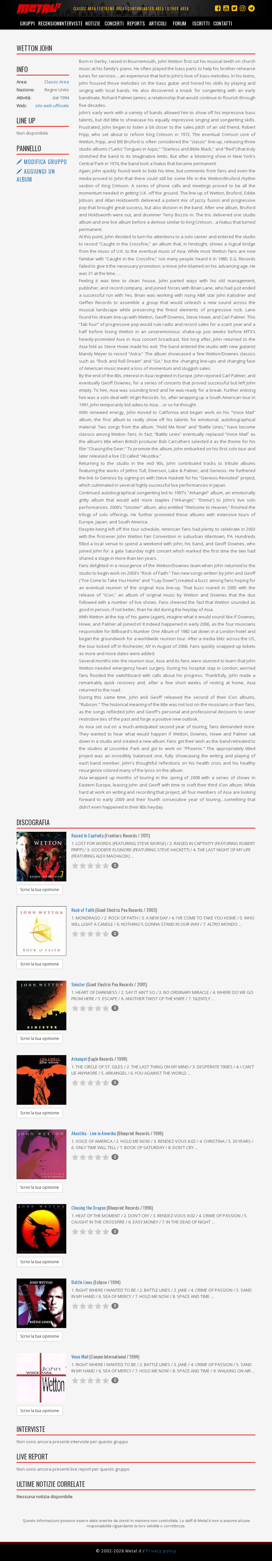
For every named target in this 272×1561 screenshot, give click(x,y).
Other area (178, 9)
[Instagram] (251, 8)
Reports (136, 23)
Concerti (114, 23)
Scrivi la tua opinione (39, 889)
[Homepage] (39, 8)
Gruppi (27, 23)
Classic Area (56, 82)
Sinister (78, 984)
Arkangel (79, 1058)
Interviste (71, 23)
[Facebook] (218, 8)
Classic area (84, 9)
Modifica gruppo (44, 162)
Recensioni (49, 23)
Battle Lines (81, 1281)
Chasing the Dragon (88, 1207)
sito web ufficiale (52, 106)
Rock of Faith (82, 909)
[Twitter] (234, 8)
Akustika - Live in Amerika (93, 1133)
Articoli (158, 23)
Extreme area (111, 9)
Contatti (222, 23)
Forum (179, 23)
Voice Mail (79, 1356)
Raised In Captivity (87, 835)
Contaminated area (146, 9)
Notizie (92, 23)
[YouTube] (226, 8)
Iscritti (201, 23)
